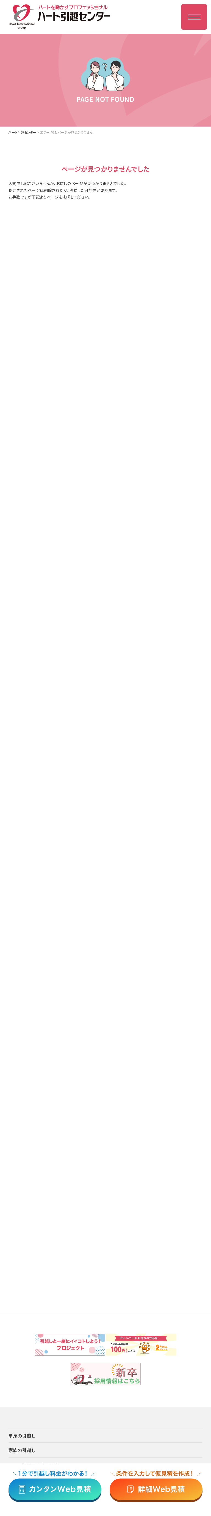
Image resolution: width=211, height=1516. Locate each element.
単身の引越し (22, 1435)
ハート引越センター (22, 132)
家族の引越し (22, 1450)
